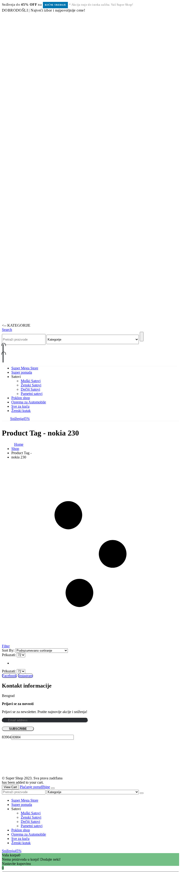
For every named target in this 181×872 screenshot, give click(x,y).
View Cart (10, 787)
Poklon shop (20, 398)
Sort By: (8, 650)
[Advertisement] (90, 35)
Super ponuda (21, 372)
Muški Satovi (31, 381)
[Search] (142, 336)
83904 (6, 737)
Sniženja (20, 419)
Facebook (9, 676)
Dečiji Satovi (30, 389)
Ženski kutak (21, 411)
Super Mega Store (24, 368)
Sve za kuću (20, 406)
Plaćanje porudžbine (35, 787)
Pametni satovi (31, 394)
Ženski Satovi (31, 385)
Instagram (25, 676)
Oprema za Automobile (28, 402)
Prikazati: (9, 655)
